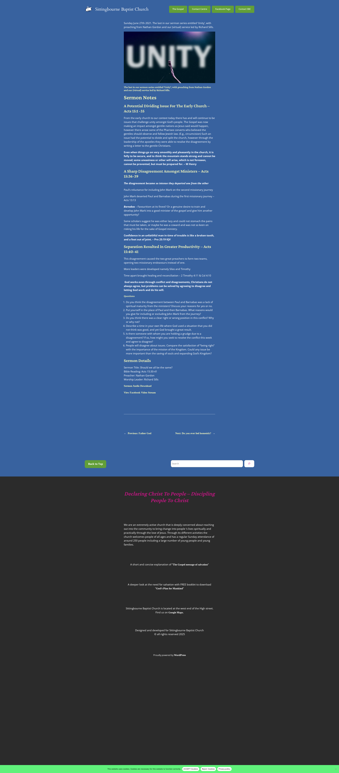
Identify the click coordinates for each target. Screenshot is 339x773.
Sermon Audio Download (137, 386)
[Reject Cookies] (335, 769)
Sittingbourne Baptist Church (122, 9)
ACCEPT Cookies (191, 769)
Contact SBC (245, 9)
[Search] (249, 463)
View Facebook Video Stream (140, 392)
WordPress (180, 655)
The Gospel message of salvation (190, 564)
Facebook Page (222, 9)
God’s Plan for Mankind (169, 588)
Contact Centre (199, 9)
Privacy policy (224, 769)
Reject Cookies (208, 769)
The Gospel (178, 9)
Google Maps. (176, 612)
